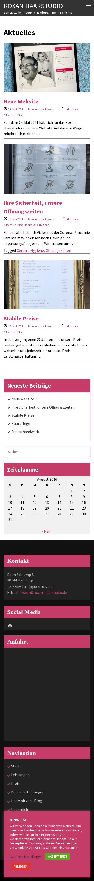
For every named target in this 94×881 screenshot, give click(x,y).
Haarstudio (31, 225)
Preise (16, 783)
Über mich (19, 809)
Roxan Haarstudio (33, 5)
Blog (20, 115)
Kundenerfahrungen (27, 792)
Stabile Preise (21, 318)
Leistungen (20, 774)
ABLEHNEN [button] (21, 866)
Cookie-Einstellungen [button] (26, 857)
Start (15, 766)
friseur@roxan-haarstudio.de (43, 592)
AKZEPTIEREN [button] (57, 857)
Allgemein (10, 115)
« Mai (45, 531)
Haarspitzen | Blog (26, 800)
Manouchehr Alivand (41, 109)
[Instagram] (10, 626)
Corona (23, 250)
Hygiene (44, 225)
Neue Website (21, 101)
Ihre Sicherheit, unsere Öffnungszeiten (43, 407)
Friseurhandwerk (25, 431)
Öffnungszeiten (58, 250)
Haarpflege (20, 423)
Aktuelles (72, 109)
